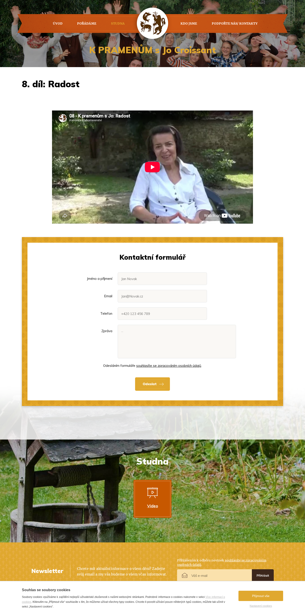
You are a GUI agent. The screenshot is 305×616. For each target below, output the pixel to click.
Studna (118, 23)
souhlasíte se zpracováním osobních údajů (168, 365)
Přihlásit (263, 576)
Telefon (106, 313)
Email (108, 296)
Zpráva (106, 331)
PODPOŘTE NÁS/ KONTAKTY (235, 23)
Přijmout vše (260, 596)
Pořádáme (86, 23)
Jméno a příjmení (99, 278)
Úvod (58, 23)
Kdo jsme (188, 23)
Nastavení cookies (261, 606)
